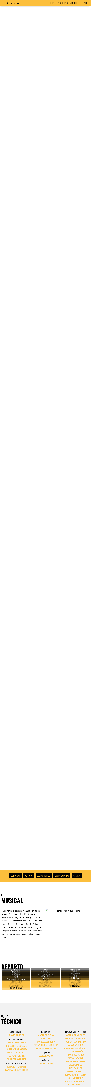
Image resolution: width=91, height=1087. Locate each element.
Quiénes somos (67, 3)
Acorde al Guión (14, 3)
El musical (15, 875)
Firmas (76, 3)
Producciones (55, 3)
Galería (76, 875)
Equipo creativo (62, 875)
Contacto (84, 3)
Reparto (28, 875)
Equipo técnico (43, 875)
